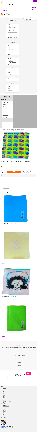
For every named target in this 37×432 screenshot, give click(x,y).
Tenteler (11, 80)
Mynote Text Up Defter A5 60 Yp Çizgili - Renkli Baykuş (28, 172)
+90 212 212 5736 (4, 417)
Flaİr (3, 392)
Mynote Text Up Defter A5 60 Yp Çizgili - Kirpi (9, 296)
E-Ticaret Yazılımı (18, 365)
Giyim (11, 74)
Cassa (4, 396)
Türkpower (4, 394)
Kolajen (11, 60)
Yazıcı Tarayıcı (12, 30)
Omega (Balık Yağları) (13, 62)
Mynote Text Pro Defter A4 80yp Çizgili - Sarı (9, 260)
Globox (4, 395)
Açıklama (3, 174)
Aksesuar (11, 70)
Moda (12, 67)
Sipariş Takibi (5, 10)
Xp (3, 391)
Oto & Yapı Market (12, 77)
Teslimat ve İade (5, 409)
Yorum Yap (6, 163)
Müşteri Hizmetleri (5, 411)
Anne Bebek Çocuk (13, 20)
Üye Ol (10, 96)
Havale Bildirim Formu (6, 406)
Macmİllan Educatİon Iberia (7, 401)
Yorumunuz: (5, 187)
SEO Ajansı (18, 356)
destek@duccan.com (4, 418)
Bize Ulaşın (5, 8)
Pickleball (4, 388)
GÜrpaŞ (4, 393)
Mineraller (11, 61)
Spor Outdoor (12, 83)
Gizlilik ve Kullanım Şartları (7, 405)
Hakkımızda (4, 410)
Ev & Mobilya (5, 106)
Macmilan (4, 400)
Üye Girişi (5, 96)
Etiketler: (23, 171)
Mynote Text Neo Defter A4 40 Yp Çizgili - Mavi (9, 223)
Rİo (3, 399)
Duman (4, 398)
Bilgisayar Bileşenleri (13, 27)
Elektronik (12, 22)
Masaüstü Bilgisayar (13, 29)
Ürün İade (4, 407)
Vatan (3, 397)
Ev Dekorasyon (12, 42)
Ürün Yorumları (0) (5, 175)
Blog (3, 412)
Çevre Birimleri (12, 28)
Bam (3, 402)
